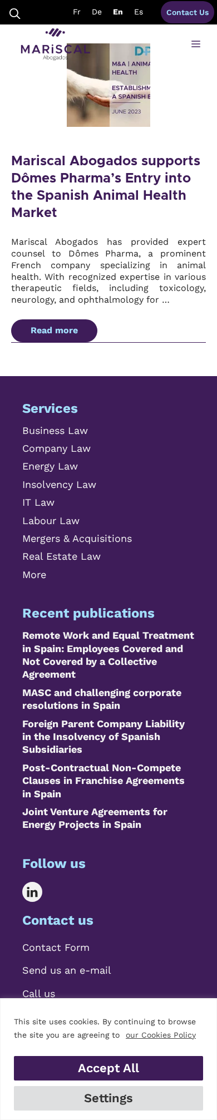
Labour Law (51, 520)
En (118, 11)
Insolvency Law (59, 484)
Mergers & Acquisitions (77, 538)
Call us (38, 993)
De (97, 11)
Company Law (56, 448)
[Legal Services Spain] (55, 44)
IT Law (38, 502)
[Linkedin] (40, 892)
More (34, 574)
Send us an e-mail (66, 970)
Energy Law (50, 466)
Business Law (55, 430)
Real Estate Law (61, 556)
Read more (54, 330)
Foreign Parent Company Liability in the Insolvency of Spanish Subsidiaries (103, 737)
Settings (108, 1098)
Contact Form (56, 947)
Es (138, 11)
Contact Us (187, 12)
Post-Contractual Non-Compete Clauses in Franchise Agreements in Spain (103, 781)
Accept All (108, 1068)
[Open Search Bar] (15, 12)
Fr (77, 11)
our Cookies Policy (161, 1034)
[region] (108, 1059)
